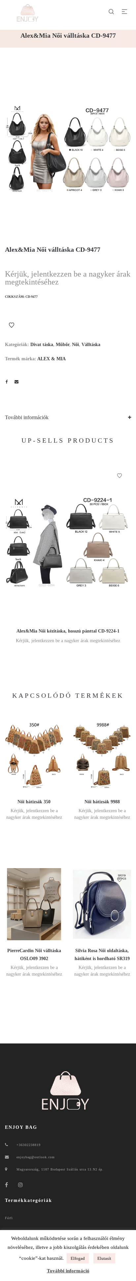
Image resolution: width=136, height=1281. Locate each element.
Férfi (9, 1218)
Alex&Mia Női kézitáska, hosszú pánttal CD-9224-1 (68, 631)
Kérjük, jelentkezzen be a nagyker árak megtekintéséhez (67, 278)
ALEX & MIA (51, 358)
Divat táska (41, 344)
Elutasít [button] (104, 1258)
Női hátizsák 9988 (102, 801)
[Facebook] (6, 1185)
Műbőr (62, 344)
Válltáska (91, 344)
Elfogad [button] (78, 1258)
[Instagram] (20, 1185)
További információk (27, 417)
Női (75, 344)
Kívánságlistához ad (11, 325)
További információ (68, 1270)
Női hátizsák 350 (34, 801)
